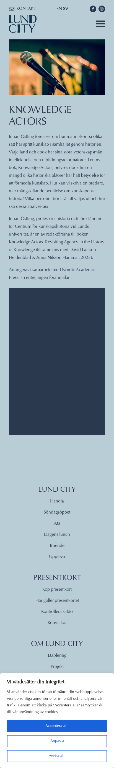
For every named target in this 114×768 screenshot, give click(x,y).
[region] (57, 720)
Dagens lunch (57, 534)
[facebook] (93, 9)
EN (59, 9)
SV (65, 9)
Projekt (57, 667)
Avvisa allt (57, 756)
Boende (57, 546)
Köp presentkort (57, 589)
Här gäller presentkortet (57, 600)
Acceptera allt (57, 726)
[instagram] (102, 9)
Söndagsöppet (57, 512)
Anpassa (57, 741)
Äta (57, 523)
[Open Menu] (100, 23)
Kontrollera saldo (57, 612)
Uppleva (57, 557)
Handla (57, 501)
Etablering (57, 655)
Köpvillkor (57, 623)
